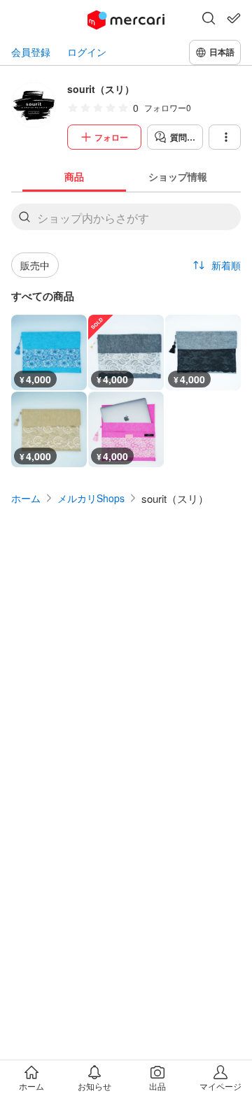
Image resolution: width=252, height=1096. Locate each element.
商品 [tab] (74, 176)
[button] (208, 19)
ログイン (86, 52)
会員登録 (30, 52)
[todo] (233, 18)
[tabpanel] (126, 329)
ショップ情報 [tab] (177, 176)
